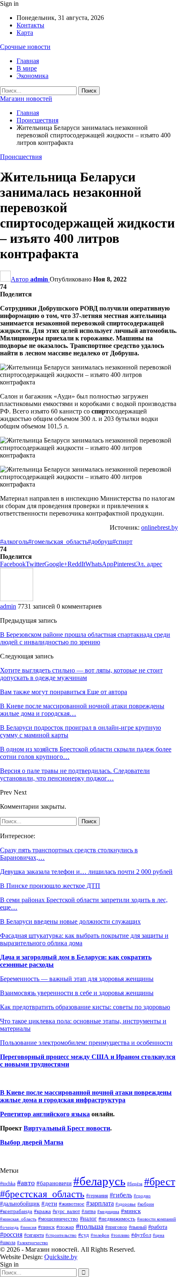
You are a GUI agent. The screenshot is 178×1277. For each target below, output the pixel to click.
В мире (27, 68)
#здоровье (125, 1204)
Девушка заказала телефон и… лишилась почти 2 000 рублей (86, 871)
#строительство (61, 1235)
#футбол (141, 1235)
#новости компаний (156, 1218)
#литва (89, 1211)
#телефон (100, 1235)
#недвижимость (117, 1219)
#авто (26, 1183)
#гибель (121, 1195)
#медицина (108, 1211)
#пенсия (28, 1227)
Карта (25, 32)
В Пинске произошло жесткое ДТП (50, 885)
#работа (157, 1226)
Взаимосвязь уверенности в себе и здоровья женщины (77, 992)
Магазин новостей (26, 98)
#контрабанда (16, 1211)
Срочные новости (25, 46)
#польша (89, 1226)
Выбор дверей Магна (31, 1142)
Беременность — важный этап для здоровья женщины (77, 978)
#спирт (122, 541)
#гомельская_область (58, 541)
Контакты (30, 25)
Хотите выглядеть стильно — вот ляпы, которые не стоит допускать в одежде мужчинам (81, 674)
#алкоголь (14, 541)
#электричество (32, 1242)
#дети (49, 1203)
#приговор (116, 1227)
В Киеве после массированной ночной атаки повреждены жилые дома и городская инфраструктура (86, 1096)
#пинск (46, 1227)
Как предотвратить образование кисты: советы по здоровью (85, 1006)
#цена (158, 1235)
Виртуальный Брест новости (67, 1128)
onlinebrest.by (159, 527)
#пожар (65, 1227)
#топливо (120, 1235)
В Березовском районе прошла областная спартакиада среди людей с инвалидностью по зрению (85, 638)
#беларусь (99, 1181)
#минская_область (18, 1218)
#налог (88, 1218)
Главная (28, 60)
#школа (7, 1242)
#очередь (9, 1227)
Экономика (32, 75)
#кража (42, 1211)
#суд (83, 1235)
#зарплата (100, 1203)
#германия (97, 1196)
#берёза (134, 1183)
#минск (131, 1210)
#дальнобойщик (20, 1203)
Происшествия (21, 156)
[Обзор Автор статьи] (16, 598)
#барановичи (54, 1183)
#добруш (100, 541)
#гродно (142, 1195)
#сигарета (34, 1235)
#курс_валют (66, 1211)
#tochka (7, 1183)
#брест (159, 1182)
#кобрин (145, 1203)
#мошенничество (58, 1219)
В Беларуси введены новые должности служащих (70, 921)
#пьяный (138, 1227)
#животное (71, 1204)
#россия (11, 1234)
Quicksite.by (60, 1256)
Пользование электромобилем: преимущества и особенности (86, 1042)
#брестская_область (42, 1193)
